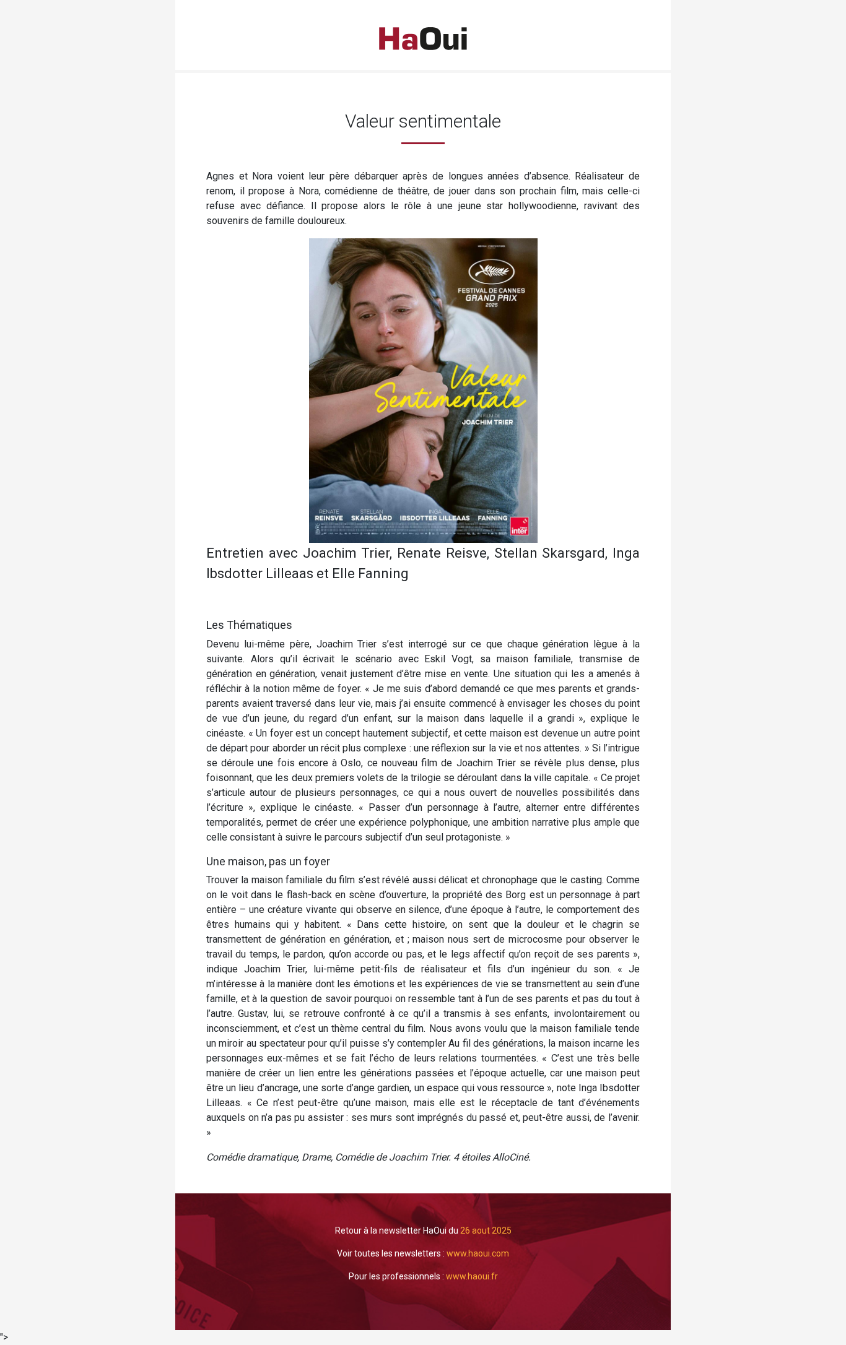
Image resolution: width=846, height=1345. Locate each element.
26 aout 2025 (486, 1230)
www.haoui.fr (472, 1276)
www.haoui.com (478, 1253)
